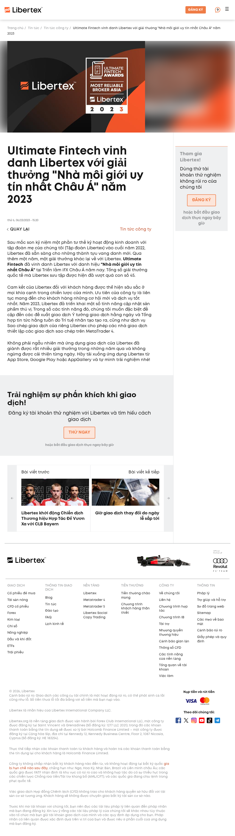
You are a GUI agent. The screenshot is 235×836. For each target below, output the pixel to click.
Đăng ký (195, 9)
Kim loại (13, 619)
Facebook (178, 720)
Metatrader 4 (94, 600)
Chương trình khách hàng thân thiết (135, 608)
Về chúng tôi (169, 593)
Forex (11, 613)
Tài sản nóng (17, 600)
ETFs (10, 646)
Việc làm (166, 676)
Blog (48, 597)
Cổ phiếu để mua (21, 593)
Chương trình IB (171, 617)
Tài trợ (164, 624)
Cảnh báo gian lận (174, 641)
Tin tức (33, 28)
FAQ (48, 617)
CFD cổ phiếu (18, 606)
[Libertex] (24, 9)
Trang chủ (15, 28)
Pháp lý (203, 593)
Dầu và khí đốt (19, 639)
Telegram (217, 720)
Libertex (89, 593)
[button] (227, 10)
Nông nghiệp (17, 632)
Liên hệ (165, 600)
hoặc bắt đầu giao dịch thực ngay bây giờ (79, 445)
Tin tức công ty (56, 28)
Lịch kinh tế (54, 624)
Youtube (201, 720)
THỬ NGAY (79, 432)
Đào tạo (51, 610)
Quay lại (19, 229)
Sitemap (204, 613)
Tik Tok (209, 720)
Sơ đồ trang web (210, 606)
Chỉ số (12, 626)
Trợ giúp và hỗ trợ (211, 600)
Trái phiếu (15, 652)
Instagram (194, 720)
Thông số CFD (170, 647)
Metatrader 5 (94, 606)
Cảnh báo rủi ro (209, 630)
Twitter (186, 720)
